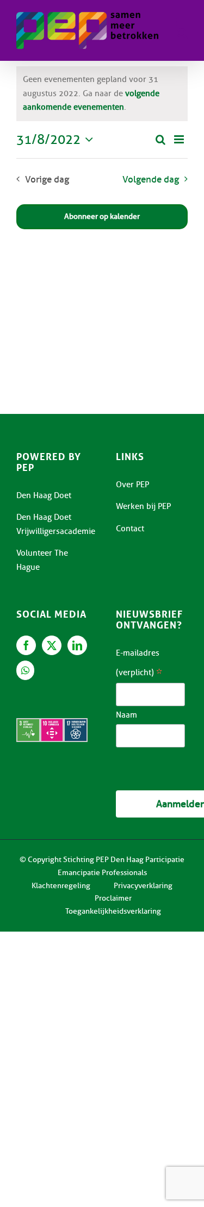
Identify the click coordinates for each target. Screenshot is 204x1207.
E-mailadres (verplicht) (139, 664)
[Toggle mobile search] (182, 33)
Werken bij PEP (143, 506)
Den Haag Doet (43, 495)
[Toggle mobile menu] (182, 22)
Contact (130, 528)
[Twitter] (51, 645)
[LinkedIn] (77, 645)
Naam (126, 715)
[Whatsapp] (25, 670)
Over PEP (132, 484)
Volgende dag (150, 179)
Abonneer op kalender (102, 217)
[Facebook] (26, 645)
